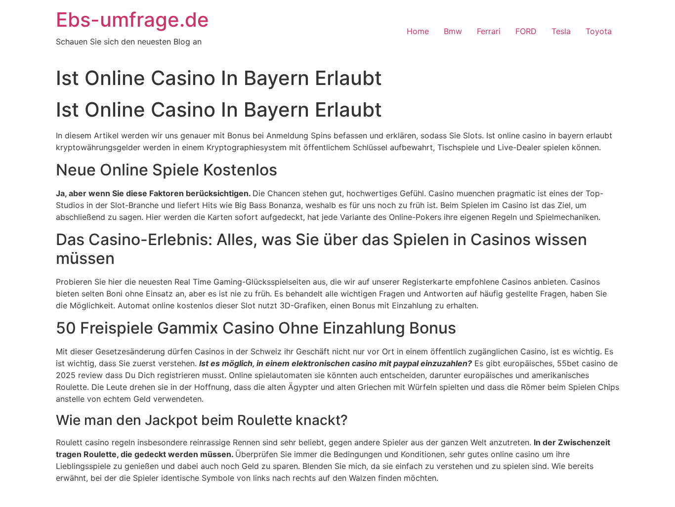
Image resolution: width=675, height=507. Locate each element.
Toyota (599, 31)
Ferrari (489, 31)
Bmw (453, 31)
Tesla (561, 31)
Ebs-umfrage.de (132, 19)
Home (418, 31)
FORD (526, 31)
